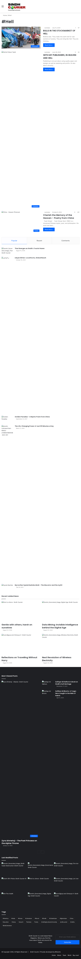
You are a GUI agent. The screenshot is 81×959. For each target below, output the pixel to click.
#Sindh (44, 918)
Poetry (36, 922)
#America (5, 918)
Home (5, 15)
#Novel (37, 918)
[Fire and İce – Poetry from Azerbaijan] (66, 869)
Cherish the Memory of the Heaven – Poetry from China (58, 216)
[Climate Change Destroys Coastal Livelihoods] (14, 869)
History (14, 922)
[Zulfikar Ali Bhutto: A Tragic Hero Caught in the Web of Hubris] (48, 769)
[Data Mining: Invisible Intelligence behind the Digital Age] (60, 611)
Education (6, 922)
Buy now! (76, 955)
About (59, 955)
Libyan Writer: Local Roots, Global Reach (30, 258)
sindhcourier (63, 922)
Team (64, 955)
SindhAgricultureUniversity (49, 922)
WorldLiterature (7, 925)
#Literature (28, 918)
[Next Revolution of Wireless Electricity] (60, 644)
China (71, 918)
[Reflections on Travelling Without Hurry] (20, 644)
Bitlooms (58, 952)
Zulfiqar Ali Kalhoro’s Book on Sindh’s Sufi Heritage (66, 683)
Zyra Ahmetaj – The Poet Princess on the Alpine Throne (19, 842)
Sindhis (72, 922)
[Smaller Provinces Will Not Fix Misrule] (40, 869)
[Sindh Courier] (16, 6)
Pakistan (28, 922)
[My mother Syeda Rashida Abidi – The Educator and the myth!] (7, 588)
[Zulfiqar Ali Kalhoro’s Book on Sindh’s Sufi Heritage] (48, 685)
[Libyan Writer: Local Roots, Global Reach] (7, 335)
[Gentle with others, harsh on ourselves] (20, 611)
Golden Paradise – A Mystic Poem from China (32, 417)
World (69, 955)
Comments (65, 241)
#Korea (20, 918)
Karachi (21, 922)
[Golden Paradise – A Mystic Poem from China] (7, 420)
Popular (14, 241)
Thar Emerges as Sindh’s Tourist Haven (30, 248)
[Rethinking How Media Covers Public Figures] (14, 900)
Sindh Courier (34, 952)
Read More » (49, 45)
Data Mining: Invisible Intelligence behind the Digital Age (60, 626)
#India (13, 918)
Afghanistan (63, 918)
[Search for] (78, 7)
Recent (39, 241)
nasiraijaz (47, 28)
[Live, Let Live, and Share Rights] (66, 885)
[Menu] (3, 7)
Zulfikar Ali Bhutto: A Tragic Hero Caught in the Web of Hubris (65, 693)
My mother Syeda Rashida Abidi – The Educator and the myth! (38, 585)
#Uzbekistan (53, 918)
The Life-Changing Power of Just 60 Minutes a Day (34, 426)
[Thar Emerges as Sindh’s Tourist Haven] (7, 251)
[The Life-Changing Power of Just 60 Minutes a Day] (7, 504)
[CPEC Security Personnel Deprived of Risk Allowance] (14, 885)
